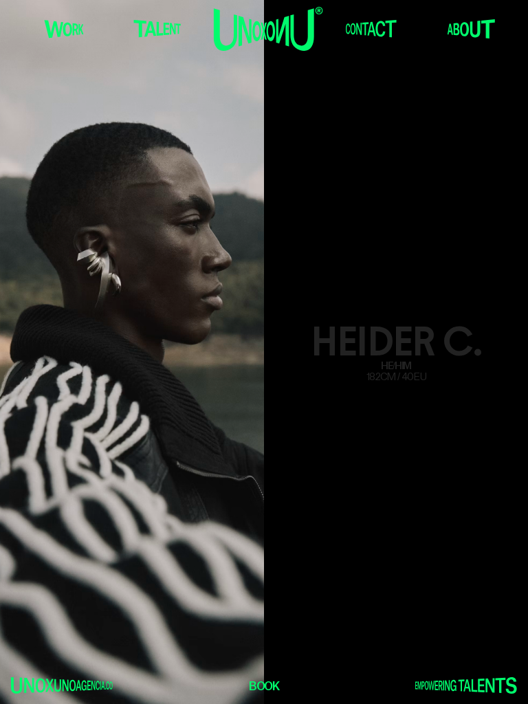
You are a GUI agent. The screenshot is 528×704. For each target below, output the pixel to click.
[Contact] (370, 28)
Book (264, 686)
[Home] (268, 29)
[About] (471, 28)
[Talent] (157, 28)
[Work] (64, 28)
